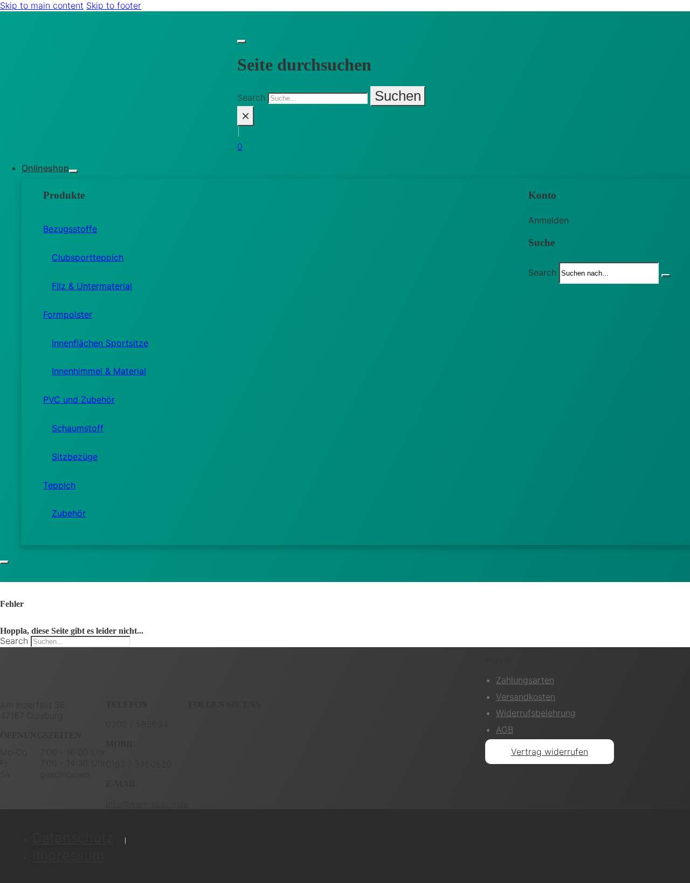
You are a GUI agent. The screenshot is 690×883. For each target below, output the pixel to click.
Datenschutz (73, 837)
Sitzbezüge (75, 456)
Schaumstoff (78, 428)
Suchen (398, 96)
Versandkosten (525, 696)
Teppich (59, 485)
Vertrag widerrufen (549, 751)
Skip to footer (113, 5)
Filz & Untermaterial (92, 286)
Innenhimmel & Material (99, 371)
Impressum (68, 855)
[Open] (4, 562)
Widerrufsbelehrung (536, 712)
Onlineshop (45, 168)
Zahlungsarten (525, 680)
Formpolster (67, 314)
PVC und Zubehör (79, 399)
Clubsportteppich (87, 257)
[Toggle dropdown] (73, 171)
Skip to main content (42, 5)
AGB (504, 729)
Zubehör (69, 513)
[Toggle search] (241, 41)
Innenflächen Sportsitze (100, 343)
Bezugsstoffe (70, 228)
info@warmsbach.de (147, 803)
